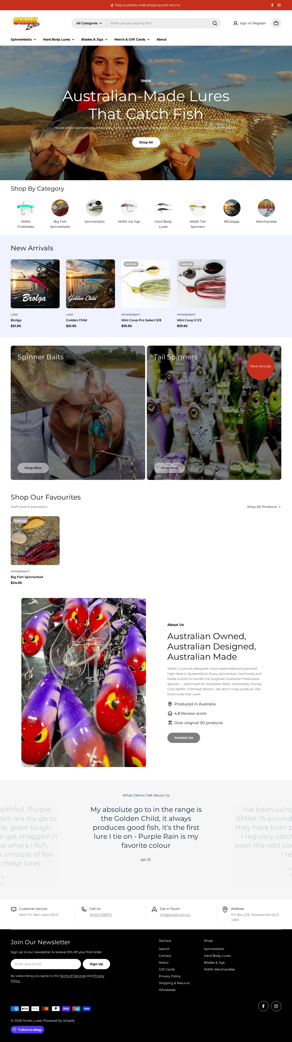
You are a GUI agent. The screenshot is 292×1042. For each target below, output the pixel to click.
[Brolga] (35, 283)
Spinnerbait (130, 314)
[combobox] (146, 23)
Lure (14, 314)
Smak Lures (32, 1021)
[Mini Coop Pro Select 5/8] (145, 283)
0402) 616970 (101, 915)
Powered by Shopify (59, 1021)
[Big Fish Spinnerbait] (35, 540)
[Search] (214, 23)
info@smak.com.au (175, 915)
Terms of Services (73, 976)
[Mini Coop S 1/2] (201, 283)
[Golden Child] (90, 283)
